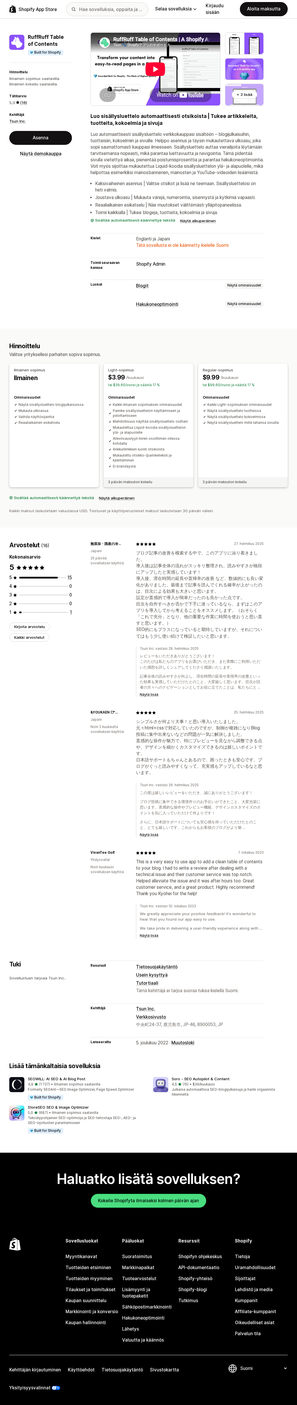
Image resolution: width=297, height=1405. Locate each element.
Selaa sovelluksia (173, 9)
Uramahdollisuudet (255, 1267)
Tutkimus (188, 1300)
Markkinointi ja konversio (92, 1311)
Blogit (142, 286)
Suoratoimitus (137, 1256)
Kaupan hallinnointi (86, 1322)
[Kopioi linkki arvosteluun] (124, 544)
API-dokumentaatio (198, 1267)
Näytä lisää (149, 695)
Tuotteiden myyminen (89, 1278)
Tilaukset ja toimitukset (90, 1289)
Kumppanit (246, 1300)
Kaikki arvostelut (29, 637)
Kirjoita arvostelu (29, 626)
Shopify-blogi (192, 1289)
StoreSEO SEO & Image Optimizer (58, 1107)
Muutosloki (182, 1042)
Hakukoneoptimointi (157, 304)
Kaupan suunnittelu (86, 1300)
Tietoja (242, 1256)
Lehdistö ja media (254, 1289)
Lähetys (130, 1329)
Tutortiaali (147, 983)
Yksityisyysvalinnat (29, 1388)
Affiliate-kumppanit (255, 1311)
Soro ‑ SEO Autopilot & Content (200, 1078)
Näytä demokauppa (40, 153)
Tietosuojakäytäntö (157, 967)
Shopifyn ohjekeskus (200, 1256)
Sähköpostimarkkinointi (147, 1307)
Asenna (40, 137)
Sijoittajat (245, 1278)
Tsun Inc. (17, 121)
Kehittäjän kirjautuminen (35, 1370)
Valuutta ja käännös (143, 1340)
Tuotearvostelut (139, 1278)
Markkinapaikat (138, 1267)
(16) (23, 102)
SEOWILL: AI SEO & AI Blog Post (56, 1078)
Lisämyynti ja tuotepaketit (136, 1293)
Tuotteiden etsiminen (88, 1267)
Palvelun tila (248, 1333)
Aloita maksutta (263, 9)
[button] (76, 1089)
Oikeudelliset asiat (254, 1322)
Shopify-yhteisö (195, 1278)
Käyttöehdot (81, 1370)
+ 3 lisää (244, 94)
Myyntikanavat (81, 1256)
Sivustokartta (164, 1370)
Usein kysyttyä (152, 975)
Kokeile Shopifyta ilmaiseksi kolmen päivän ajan (148, 1200)
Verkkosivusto (151, 1017)
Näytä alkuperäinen (198, 220)
